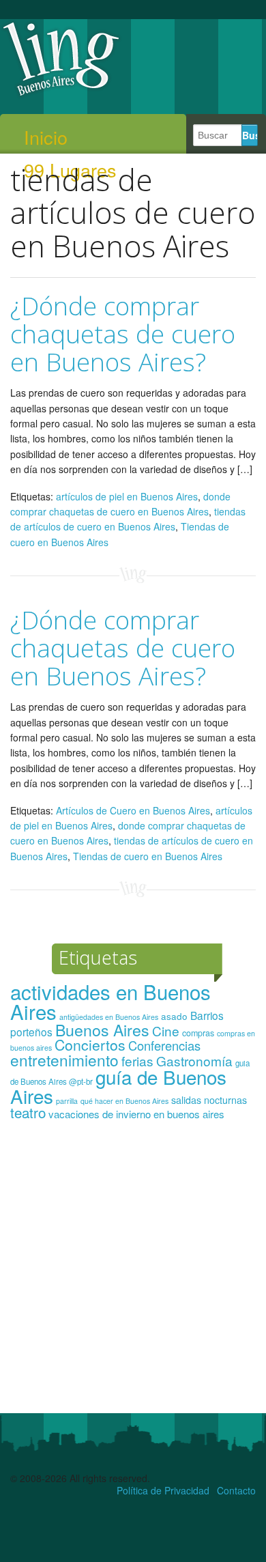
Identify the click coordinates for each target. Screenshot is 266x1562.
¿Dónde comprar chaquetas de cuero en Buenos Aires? (122, 333)
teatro (28, 1112)
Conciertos (90, 1044)
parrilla (67, 1101)
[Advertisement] (133, 1273)
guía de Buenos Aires (118, 1086)
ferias (137, 1060)
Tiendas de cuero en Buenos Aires (147, 856)
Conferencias (164, 1045)
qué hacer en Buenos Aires (124, 1101)
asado (174, 1016)
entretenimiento (64, 1059)
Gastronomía (194, 1060)
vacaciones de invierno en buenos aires (136, 1114)
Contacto (236, 1490)
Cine (165, 1030)
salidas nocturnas (209, 1100)
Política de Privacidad (163, 1490)
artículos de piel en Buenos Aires (127, 496)
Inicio (46, 137)
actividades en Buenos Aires (110, 1001)
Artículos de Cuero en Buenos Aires (133, 810)
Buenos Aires (102, 1029)
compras (198, 1033)
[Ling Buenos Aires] (61, 95)
